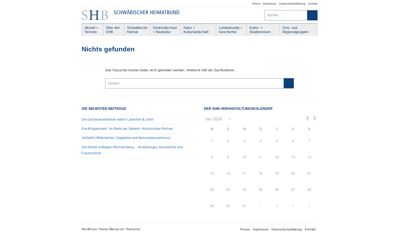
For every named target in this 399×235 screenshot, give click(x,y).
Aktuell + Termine (91, 30)
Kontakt (313, 3)
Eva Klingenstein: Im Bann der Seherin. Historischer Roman (127, 128)
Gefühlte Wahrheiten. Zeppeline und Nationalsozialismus (126, 138)
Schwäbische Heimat (137, 30)
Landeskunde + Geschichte (231, 30)
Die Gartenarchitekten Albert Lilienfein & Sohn (117, 119)
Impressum (269, 3)
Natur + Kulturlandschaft (196, 30)
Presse (256, 3)
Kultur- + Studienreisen (260, 30)
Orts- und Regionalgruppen (295, 30)
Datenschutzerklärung (292, 3)
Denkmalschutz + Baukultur (165, 30)
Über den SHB (113, 30)
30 (228, 205)
